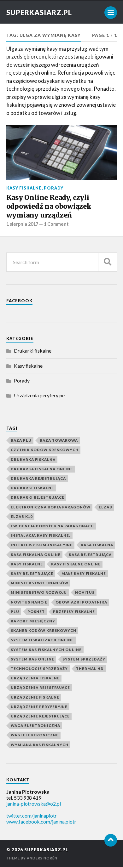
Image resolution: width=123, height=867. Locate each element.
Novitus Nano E (29, 602)
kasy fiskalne (27, 564)
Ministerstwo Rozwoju (39, 592)
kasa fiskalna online (36, 554)
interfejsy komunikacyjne (42, 545)
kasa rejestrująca (90, 554)
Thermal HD (90, 668)
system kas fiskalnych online (46, 650)
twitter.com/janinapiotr (31, 816)
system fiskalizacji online (42, 640)
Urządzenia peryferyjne (39, 395)
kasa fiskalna (97, 545)
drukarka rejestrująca (38, 478)
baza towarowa (59, 440)
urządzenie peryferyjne (39, 707)
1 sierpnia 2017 (22, 224)
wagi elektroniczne (35, 735)
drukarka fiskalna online (42, 469)
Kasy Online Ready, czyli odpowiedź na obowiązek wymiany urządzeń (48, 206)
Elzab (105, 507)
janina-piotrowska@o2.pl (33, 804)
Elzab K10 (21, 516)
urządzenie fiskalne (35, 697)
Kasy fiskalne (24, 187)
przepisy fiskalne (74, 611)
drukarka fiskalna (33, 459)
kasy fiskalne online (76, 564)
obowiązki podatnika (81, 602)
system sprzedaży (83, 659)
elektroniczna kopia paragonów (51, 507)
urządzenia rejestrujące (40, 687)
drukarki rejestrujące (37, 497)
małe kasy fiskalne (84, 573)
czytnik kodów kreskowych (45, 450)
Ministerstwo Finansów (39, 583)
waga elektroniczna (35, 725)
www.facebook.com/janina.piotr (41, 821)
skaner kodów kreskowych (43, 630)
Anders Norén (42, 858)
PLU (15, 611)
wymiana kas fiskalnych (39, 745)
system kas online (32, 659)
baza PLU (21, 440)
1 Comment (56, 224)
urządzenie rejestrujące (40, 716)
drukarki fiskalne (32, 488)
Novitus (85, 592)
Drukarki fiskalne (32, 351)
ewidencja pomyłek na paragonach (52, 526)
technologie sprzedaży (39, 668)
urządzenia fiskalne (35, 678)
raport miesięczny (33, 621)
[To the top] (110, 840)
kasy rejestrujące (32, 573)
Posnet (36, 611)
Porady (53, 187)
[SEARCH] (107, 262)
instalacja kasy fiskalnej (41, 535)
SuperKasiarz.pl (39, 12)
